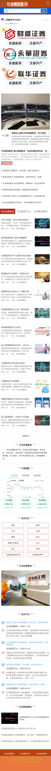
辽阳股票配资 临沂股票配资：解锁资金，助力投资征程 (23, 183)
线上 (13, 548)
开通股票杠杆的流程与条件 (13, 362)
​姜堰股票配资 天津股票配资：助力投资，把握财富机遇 (24, 734)
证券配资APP (37, 554)
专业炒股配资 (9, 753)
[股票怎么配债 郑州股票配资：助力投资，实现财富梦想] (25, 111)
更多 (46, 19)
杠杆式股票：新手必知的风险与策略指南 (19, 219)
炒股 (38, 548)
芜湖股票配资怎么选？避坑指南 (15, 309)
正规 (38, 531)
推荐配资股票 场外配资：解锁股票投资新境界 (20, 189)
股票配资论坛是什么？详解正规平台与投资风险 (22, 291)
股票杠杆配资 (13, 542)
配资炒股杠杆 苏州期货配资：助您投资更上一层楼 (21, 177)
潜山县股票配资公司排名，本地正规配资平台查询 (21, 202)
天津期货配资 (6, 163)
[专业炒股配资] (14, 4)
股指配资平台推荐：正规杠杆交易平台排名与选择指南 (25, 273)
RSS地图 (31, 759)
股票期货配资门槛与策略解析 (14, 237)
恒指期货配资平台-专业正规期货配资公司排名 (34, 718)
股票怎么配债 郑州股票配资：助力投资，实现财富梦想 (27, 622)
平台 (13, 531)
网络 (13, 537)
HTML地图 (39, 759)
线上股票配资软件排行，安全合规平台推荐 (20, 345)
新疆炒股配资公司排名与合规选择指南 (18, 398)
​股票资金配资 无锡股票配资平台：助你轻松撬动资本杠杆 (25, 741)
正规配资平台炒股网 (10, 380)
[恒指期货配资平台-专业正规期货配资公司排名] (9, 718)
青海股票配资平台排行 (11, 327)
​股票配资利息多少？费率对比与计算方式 (19, 728)
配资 (13, 525)
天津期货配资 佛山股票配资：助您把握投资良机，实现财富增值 (27, 643)
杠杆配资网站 (42, 753)
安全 (38, 537)
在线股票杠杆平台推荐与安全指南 (16, 255)
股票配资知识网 (31, 761)
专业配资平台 (25, 753)
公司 (38, 542)
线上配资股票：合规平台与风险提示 (17, 416)
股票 (38, 525)
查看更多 (25, 436)
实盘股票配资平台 (13, 554)
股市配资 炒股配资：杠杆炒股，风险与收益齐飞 (21, 170)
